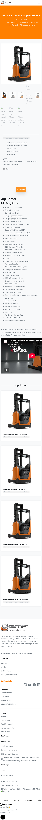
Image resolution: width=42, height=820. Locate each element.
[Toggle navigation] (39, 2)
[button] (37, 47)
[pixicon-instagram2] (25, 684)
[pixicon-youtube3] (30, 684)
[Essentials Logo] (14, 627)
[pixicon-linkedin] (39, 684)
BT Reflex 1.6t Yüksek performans (15, 434)
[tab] (21, 189)
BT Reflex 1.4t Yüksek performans (15, 544)
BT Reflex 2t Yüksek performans (15, 489)
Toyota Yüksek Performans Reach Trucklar (22, 22)
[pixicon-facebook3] (34, 684)
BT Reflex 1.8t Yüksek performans (15, 599)
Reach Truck (22, 19)
